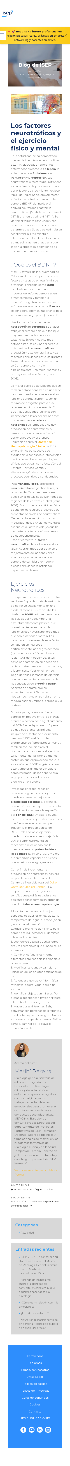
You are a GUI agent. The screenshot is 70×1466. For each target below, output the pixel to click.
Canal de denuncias (35, 1397)
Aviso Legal (35, 1376)
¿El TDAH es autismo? (35, 1313)
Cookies (35, 1404)
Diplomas (35, 1363)
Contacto (35, 1411)
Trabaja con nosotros (35, 1370)
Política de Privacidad (35, 1390)
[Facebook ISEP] (23, 1430)
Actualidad (27, 1232)
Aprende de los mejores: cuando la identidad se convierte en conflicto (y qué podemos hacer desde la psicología (37, 1288)
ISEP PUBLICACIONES (35, 1418)
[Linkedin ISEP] (40, 1430)
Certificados (35, 1356)
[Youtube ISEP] (32, 1430)
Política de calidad (35, 1383)
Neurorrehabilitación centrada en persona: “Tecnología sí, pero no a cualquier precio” (38, 1324)
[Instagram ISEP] (48, 1430)
